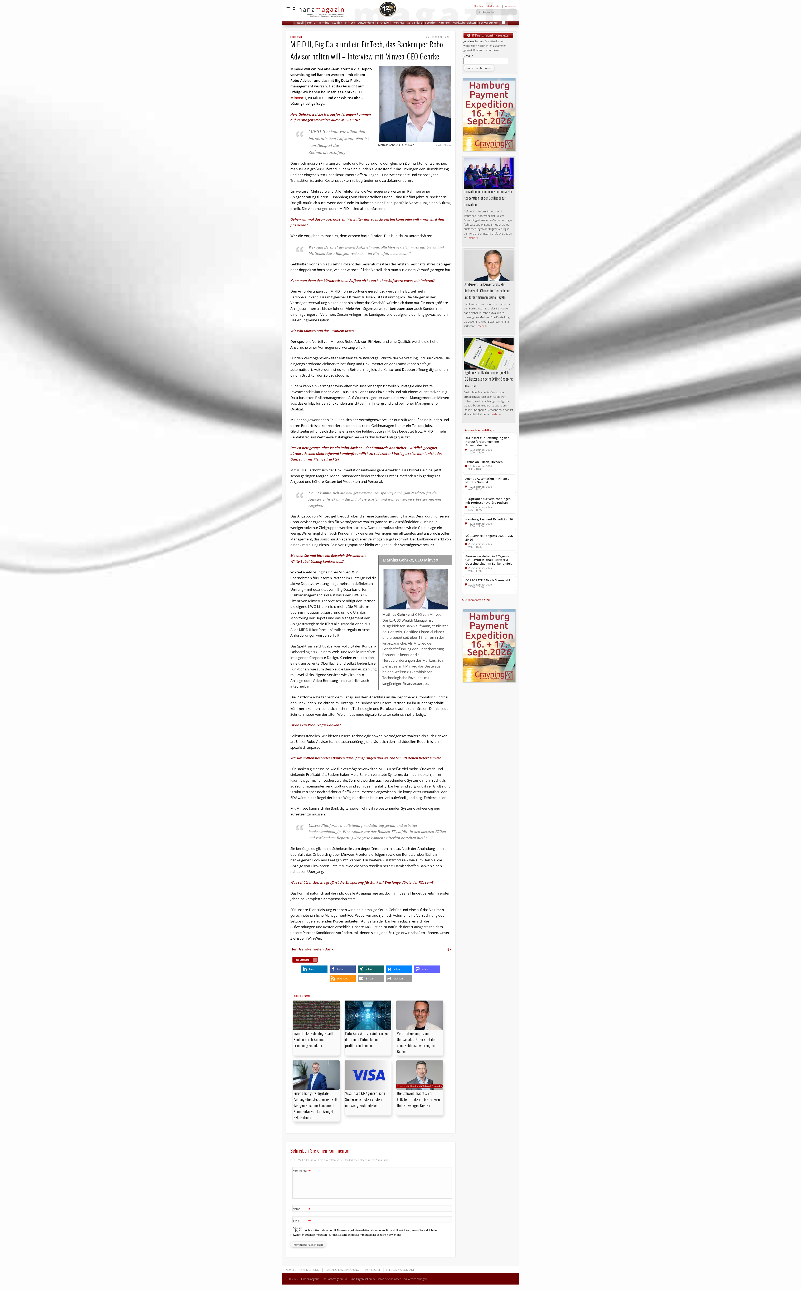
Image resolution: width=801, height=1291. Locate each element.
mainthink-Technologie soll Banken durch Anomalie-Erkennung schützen (313, 1039)
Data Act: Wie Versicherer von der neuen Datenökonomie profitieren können (367, 1039)
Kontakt (479, 6)
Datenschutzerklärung (342, 1270)
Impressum (510, 6)
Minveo (296, 97)
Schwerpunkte (488, 22)
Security (430, 22)
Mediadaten (493, 6)
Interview (398, 22)
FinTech (350, 22)
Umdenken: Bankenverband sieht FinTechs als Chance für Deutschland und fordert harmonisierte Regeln (487, 290)
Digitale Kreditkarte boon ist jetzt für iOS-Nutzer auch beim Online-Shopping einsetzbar (488, 379)
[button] (503, 23)
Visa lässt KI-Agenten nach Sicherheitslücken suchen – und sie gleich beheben (365, 1099)
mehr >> (474, 238)
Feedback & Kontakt (400, 1270)
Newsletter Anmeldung (302, 1270)
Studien (337, 22)
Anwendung (366, 22)
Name (302, 1209)
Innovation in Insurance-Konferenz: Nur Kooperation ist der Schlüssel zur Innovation (488, 198)
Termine (324, 22)
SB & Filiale (414, 22)
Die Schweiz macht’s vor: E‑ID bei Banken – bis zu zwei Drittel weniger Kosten (418, 1099)
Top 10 (311, 22)
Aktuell (299, 22)
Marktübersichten (464, 22)
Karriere (444, 22)
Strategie (383, 22)
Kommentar (302, 1171)
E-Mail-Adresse (302, 1224)
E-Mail (468, 56)
